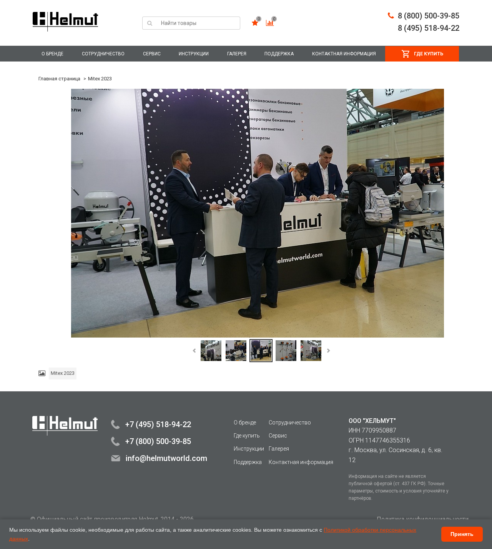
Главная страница (59, 79)
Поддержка (279, 54)
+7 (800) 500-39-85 (158, 441)
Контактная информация (344, 54)
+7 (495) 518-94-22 (158, 424)
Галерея (236, 54)
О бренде (52, 54)
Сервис (152, 54)
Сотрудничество (103, 54)
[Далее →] (257, 213)
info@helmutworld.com (166, 458)
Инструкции (194, 54)
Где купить (428, 54)
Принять (462, 534)
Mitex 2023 (100, 79)
